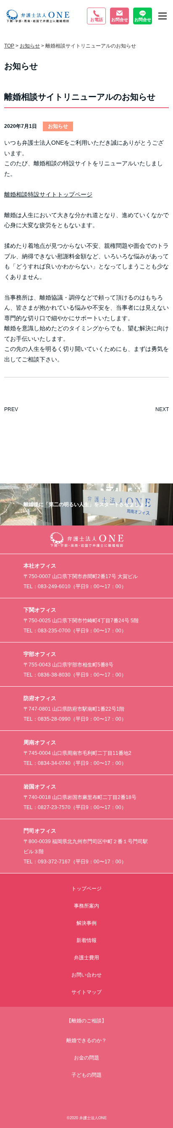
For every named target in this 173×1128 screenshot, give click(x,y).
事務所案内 (86, 906)
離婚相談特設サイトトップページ (48, 194)
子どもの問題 (86, 1075)
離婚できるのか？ (86, 1040)
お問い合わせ (86, 975)
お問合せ (119, 19)
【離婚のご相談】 (86, 1021)
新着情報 (86, 940)
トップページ (86, 889)
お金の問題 (86, 1058)
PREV (11, 409)
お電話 (96, 19)
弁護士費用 (86, 958)
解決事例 (86, 923)
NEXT (162, 409)
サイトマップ (86, 992)
